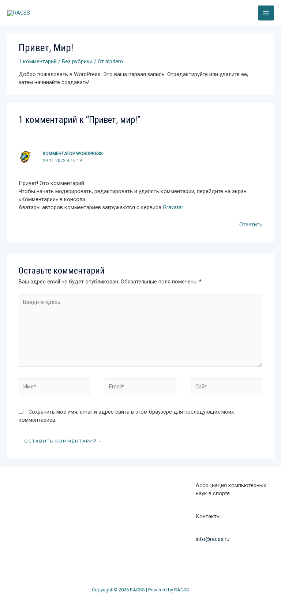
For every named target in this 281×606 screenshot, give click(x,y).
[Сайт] (226, 388)
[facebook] (15, 524)
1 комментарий (38, 61)
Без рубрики (77, 61)
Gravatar (173, 207)
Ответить (250, 224)
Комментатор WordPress (72, 153)
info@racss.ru (212, 539)
